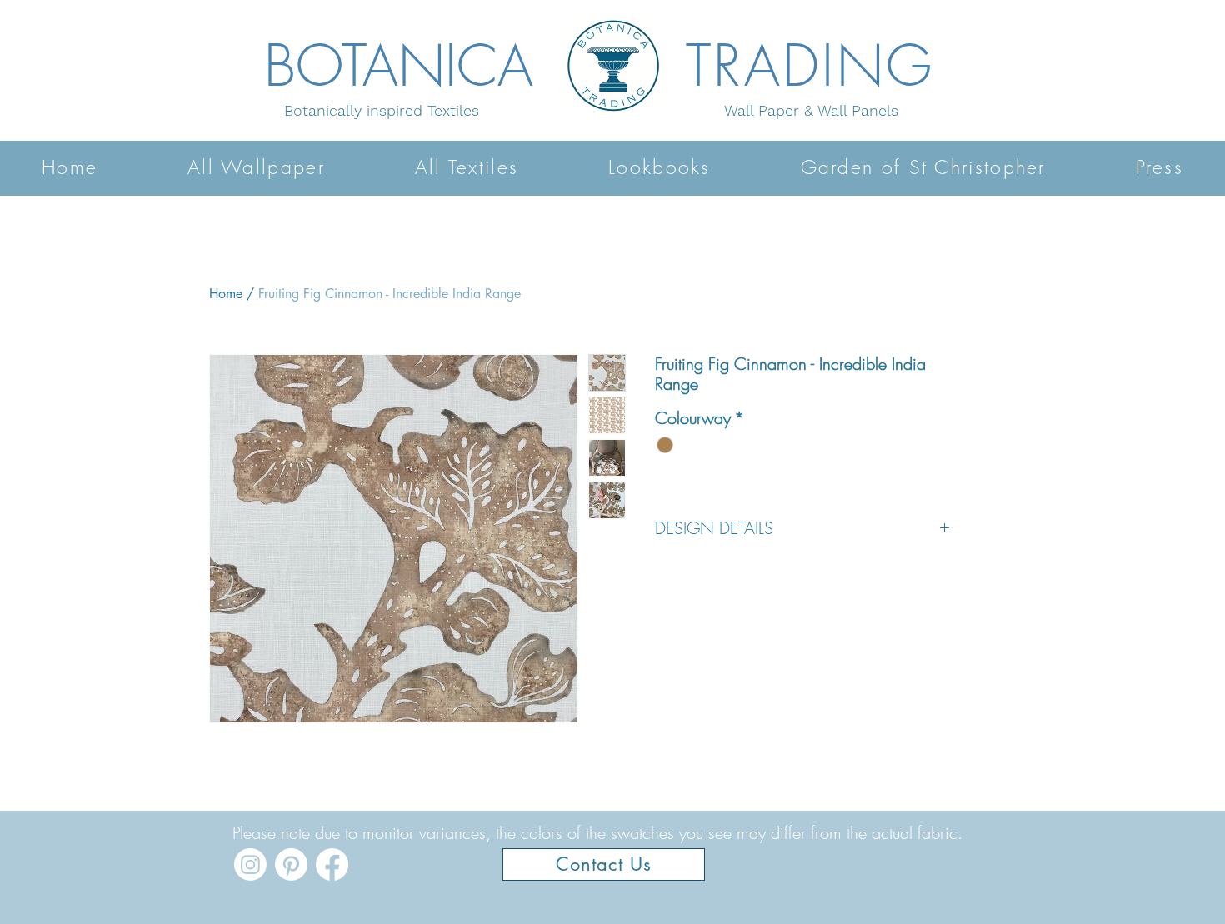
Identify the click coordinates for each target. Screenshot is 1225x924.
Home (225, 293)
